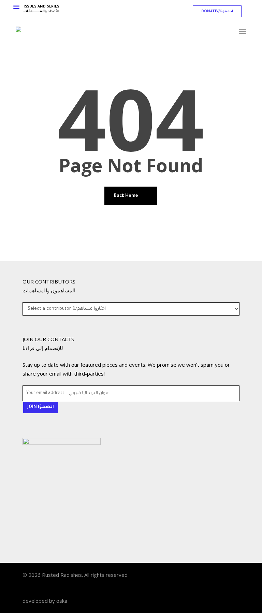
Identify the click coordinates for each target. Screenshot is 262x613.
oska (61, 600)
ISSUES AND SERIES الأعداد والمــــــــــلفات (41, 9)
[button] (217, 11)
